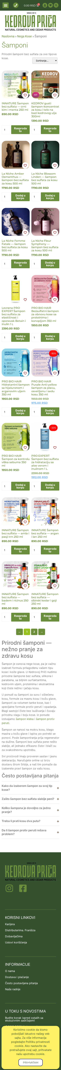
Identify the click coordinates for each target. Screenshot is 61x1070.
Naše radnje (12, 989)
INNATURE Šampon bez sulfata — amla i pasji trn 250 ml (15, 533)
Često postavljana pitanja (21, 983)
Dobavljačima (14, 936)
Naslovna (8, 36)
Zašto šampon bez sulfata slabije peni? (28, 799)
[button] (6, 5)
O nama (10, 971)
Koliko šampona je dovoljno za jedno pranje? (26, 810)
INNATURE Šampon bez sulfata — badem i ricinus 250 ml (15, 598)
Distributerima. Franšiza (20, 930)
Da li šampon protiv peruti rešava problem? (24, 832)
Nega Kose (24, 36)
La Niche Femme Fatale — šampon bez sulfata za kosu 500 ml (15, 245)
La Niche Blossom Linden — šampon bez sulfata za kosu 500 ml (44, 178)
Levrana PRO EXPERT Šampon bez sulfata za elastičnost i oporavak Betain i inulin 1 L (14, 316)
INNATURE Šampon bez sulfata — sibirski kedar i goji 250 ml (44, 598)
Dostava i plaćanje (17, 977)
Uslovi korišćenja (16, 942)
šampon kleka (25, 719)
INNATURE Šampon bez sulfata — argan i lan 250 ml (45, 533)
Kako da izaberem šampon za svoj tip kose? (27, 787)
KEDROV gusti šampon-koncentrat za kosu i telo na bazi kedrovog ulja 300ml (45, 110)
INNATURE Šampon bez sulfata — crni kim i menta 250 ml (15, 106)
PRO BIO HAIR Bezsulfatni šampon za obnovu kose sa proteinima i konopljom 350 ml (45, 314)
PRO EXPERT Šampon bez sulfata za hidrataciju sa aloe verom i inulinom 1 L (45, 462)
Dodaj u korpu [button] (20, 197)
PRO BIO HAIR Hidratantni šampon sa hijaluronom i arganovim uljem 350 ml (16, 388)
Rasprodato (20, 130)
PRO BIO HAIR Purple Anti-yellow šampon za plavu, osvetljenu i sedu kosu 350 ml (44, 388)
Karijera (10, 924)
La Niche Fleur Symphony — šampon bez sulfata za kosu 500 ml (44, 245)
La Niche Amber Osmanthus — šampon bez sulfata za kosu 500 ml (15, 178)
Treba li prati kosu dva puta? (21, 821)
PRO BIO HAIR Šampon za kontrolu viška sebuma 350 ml (16, 460)
